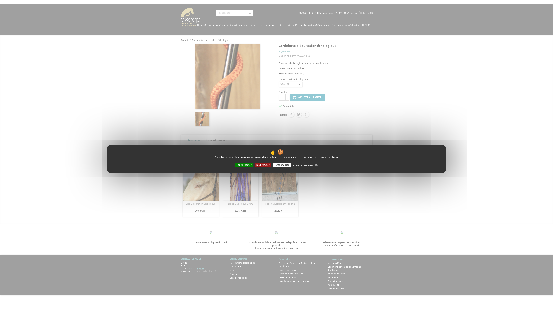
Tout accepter (244, 164)
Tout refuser (263, 164)
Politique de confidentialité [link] (305, 165)
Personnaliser (281, 164)
